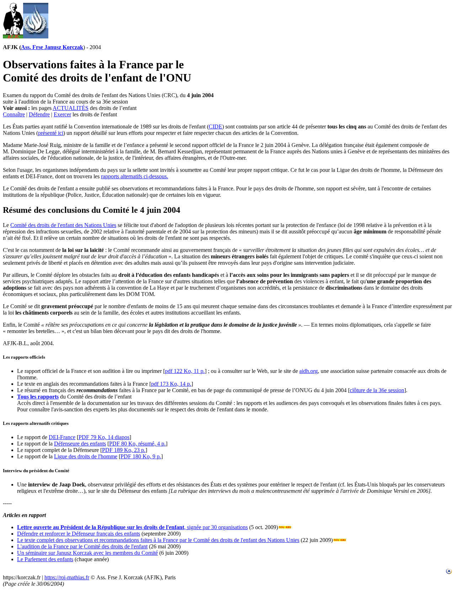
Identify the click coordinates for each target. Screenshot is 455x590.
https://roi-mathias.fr (66, 577)
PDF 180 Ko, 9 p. (141, 456)
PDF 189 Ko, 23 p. (123, 450)
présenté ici (50, 133)
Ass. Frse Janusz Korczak (52, 47)
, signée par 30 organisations (132, 527)
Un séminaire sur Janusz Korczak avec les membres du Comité (87, 553)
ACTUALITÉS (71, 108)
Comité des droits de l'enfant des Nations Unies (63, 225)
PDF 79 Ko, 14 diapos (104, 437)
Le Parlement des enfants (45, 559)
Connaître (14, 114)
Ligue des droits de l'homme (85, 456)
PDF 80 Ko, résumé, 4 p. (137, 444)
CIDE (215, 126)
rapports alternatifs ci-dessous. (134, 176)
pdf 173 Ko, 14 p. (171, 384)
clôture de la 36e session (377, 390)
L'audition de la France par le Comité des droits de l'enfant (82, 546)
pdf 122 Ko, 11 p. (185, 371)
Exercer (62, 114)
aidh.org (308, 371)
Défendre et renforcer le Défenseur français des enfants (78, 534)
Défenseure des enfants (80, 444)
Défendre (39, 114)
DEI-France (62, 437)
